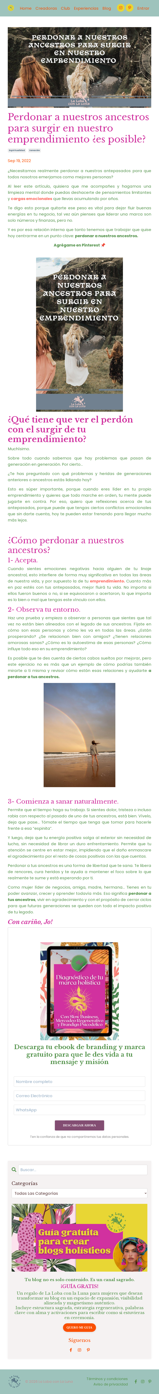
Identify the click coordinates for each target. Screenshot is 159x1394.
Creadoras (46, 8)
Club (65, 8)
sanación (34, 150)
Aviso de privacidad (110, 1384)
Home (26, 8)
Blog (106, 8)
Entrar (143, 8)
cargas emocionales (31, 198)
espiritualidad (17, 150)
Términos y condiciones (107, 1378)
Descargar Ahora (79, 1125)
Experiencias (86, 8)
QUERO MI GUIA (79, 1327)
